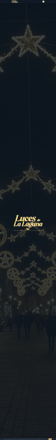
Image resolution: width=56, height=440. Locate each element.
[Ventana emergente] (43, 1)
